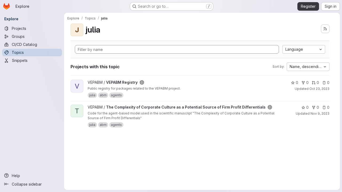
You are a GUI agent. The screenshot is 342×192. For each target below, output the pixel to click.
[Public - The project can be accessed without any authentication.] (142, 82)
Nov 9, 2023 (319, 113)
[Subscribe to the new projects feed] (325, 29)
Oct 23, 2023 (319, 89)
